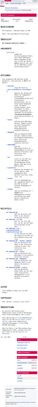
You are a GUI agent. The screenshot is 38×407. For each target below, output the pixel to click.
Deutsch (20, 378)
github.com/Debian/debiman (24, 402)
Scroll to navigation (8, 15)
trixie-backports (9, 10)
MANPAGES (8, 0)
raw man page (21, 348)
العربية (19, 375)
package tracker (22, 345)
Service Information (11, 8)
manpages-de (17, 10)
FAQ (24, 3)
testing (19, 365)
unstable (20, 368)
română (19, 381)
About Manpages (15, 3)
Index (7, 3)
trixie (18, 360)
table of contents (23, 352)
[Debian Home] (2, 3)
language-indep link (23, 342)
